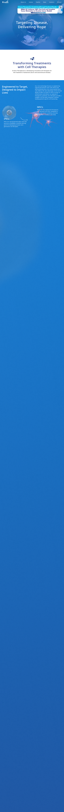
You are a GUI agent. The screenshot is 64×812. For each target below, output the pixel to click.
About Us (23, 2)
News (44, 2)
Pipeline (38, 2)
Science (31, 2)
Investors (51, 2)
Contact (59, 2)
